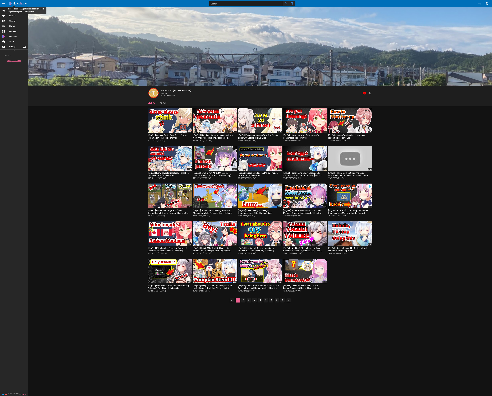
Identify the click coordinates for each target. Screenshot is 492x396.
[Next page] (288, 300)
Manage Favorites (14, 61)
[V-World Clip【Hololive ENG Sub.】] (153, 93)
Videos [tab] (151, 103)
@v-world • (164, 93)
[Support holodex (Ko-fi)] (6, 394)
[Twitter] (3, 394)
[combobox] (246, 3)
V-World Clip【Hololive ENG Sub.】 (176, 90)
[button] (24, 46)
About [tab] (163, 103)
